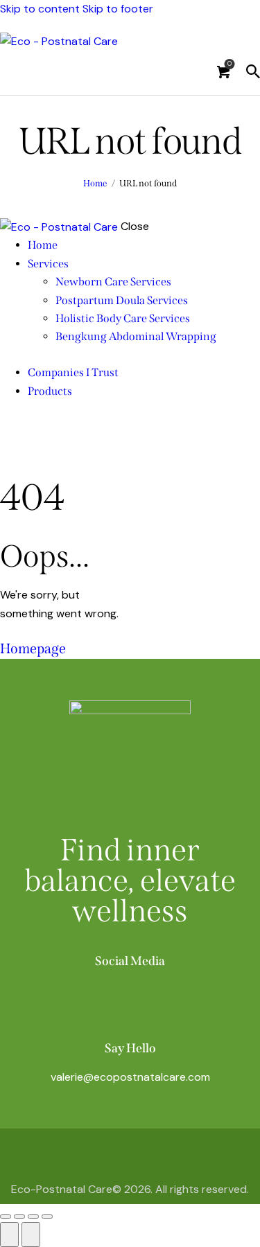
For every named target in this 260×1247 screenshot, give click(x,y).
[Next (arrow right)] (30, 1234)
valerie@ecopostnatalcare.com (130, 1077)
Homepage (33, 648)
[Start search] (253, 71)
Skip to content (40, 8)
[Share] (33, 1216)
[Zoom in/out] (5, 1216)
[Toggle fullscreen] (19, 1216)
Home (95, 183)
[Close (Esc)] (47, 1216)
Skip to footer (118, 8)
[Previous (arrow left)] (9, 1234)
